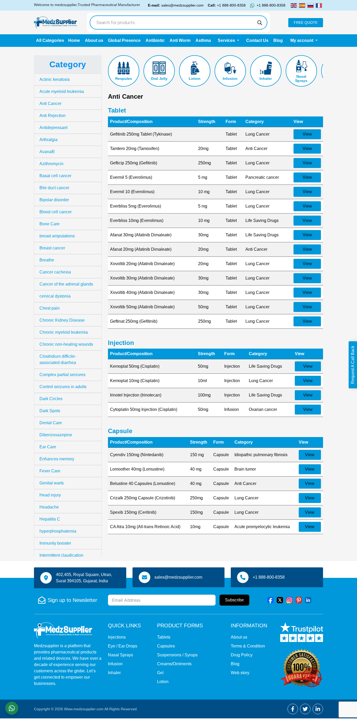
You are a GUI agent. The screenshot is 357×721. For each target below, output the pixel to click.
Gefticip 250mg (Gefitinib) (133, 163)
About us (94, 40)
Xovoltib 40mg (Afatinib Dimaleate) (142, 292)
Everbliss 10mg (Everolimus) (136, 220)
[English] (294, 5)
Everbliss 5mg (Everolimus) (135, 206)
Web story (240, 672)
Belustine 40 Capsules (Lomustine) (142, 483)
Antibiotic (155, 40)
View (307, 134)
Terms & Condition (248, 646)
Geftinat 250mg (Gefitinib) (133, 321)
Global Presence (124, 40)
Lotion (194, 78)
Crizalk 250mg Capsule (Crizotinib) (142, 498)
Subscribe (234, 600)
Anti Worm (180, 40)
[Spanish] (302, 5)
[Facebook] (270, 599)
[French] (319, 5)
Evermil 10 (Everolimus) (132, 191)
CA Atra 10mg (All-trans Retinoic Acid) (145, 526)
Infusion (230, 78)
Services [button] (227, 40)
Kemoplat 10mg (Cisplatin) (134, 380)
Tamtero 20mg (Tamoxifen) (134, 148)
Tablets (163, 637)
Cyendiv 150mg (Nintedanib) (136, 454)
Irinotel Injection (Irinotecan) (135, 395)
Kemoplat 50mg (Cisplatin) (134, 366)
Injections (117, 637)
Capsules (166, 646)
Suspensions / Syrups (177, 655)
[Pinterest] (299, 599)
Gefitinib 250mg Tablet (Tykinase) (141, 134)
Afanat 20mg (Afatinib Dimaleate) (140, 249)
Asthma (203, 40)
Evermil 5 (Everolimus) (131, 177)
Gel (160, 672)
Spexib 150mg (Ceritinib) (133, 512)
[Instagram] (289, 599)
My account (302, 40)
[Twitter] (280, 599)
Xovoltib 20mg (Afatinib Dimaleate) (142, 263)
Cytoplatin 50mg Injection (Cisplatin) (143, 409)
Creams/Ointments (174, 664)
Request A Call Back (352, 365)
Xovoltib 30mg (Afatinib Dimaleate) (142, 278)
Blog (278, 40)
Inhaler (266, 78)
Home (74, 40)
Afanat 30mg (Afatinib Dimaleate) (140, 235)
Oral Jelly (159, 78)
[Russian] (310, 5)
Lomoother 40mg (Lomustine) (137, 469)
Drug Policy (241, 655)
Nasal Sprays (301, 78)
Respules (123, 78)
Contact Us (257, 40)
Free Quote (306, 22)
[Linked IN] (308, 599)
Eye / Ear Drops (122, 646)
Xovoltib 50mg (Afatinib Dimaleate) (142, 307)
